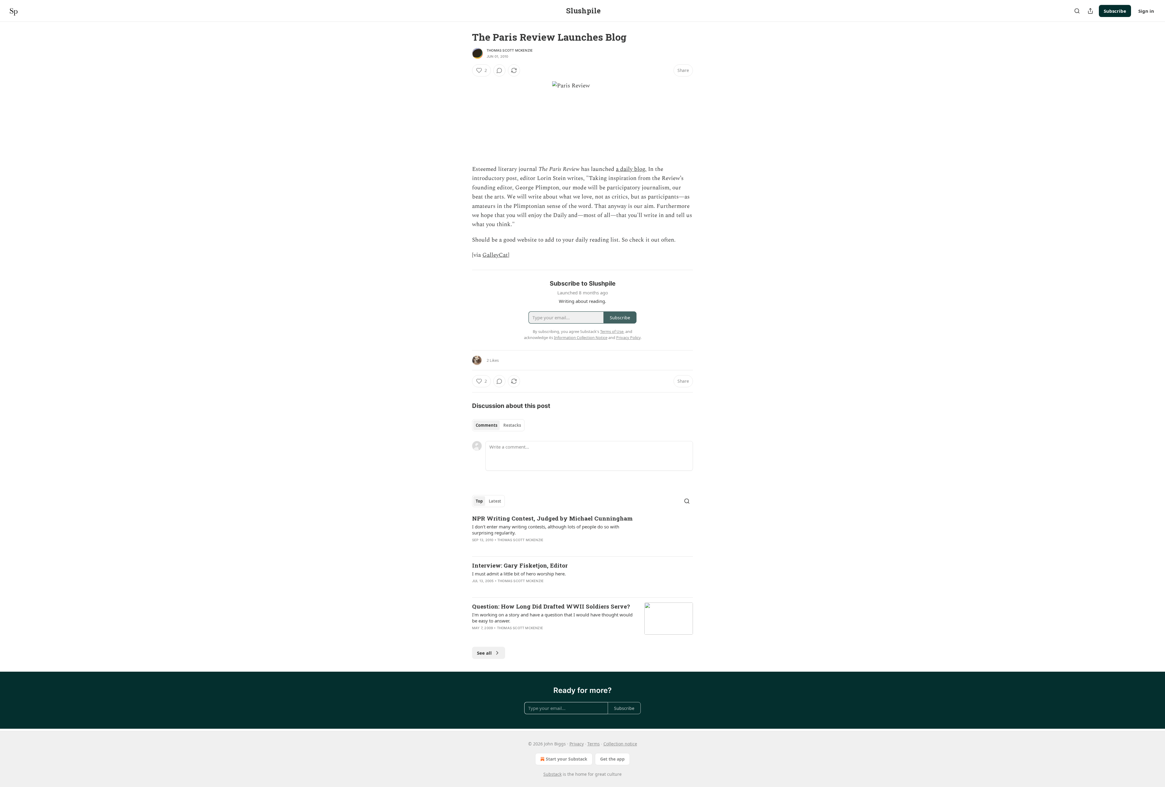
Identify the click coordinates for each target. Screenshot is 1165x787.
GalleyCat (495, 255)
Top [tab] (479, 501)
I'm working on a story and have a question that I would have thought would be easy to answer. (552, 618)
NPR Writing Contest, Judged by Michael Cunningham (552, 518)
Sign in (1146, 11)
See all (484, 653)
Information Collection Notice (580, 337)
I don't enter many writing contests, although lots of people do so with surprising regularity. (545, 530)
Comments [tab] (486, 425)
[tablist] (498, 425)
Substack (552, 774)
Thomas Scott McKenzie (510, 50)
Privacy (576, 744)
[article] (582, 533)
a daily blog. (631, 169)
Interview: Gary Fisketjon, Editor (520, 565)
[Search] (1077, 11)
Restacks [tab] (512, 425)
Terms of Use (611, 331)
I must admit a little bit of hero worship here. (519, 574)
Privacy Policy (628, 337)
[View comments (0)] (499, 70)
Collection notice (620, 744)
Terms (593, 744)
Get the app (612, 759)
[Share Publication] (1090, 11)
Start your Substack (566, 759)
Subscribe (1115, 11)
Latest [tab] (495, 501)
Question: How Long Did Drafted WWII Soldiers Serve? (551, 606)
